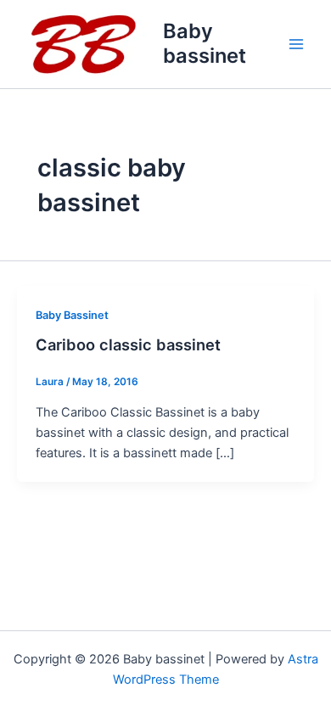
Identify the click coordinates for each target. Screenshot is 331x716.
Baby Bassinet (72, 315)
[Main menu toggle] (296, 44)
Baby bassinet (204, 43)
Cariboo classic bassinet (128, 344)
